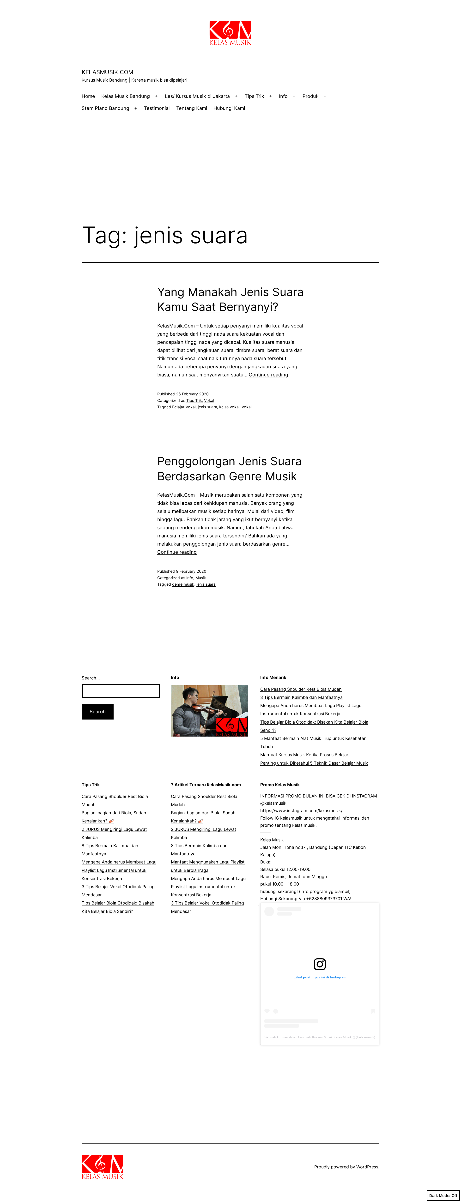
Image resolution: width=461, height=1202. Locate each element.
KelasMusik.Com (107, 72)
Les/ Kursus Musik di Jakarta (197, 96)
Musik (200, 577)
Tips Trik (254, 96)
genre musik (183, 584)
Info (283, 96)
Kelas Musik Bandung (125, 96)
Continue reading (268, 375)
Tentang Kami (191, 108)
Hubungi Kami (229, 108)
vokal (247, 407)
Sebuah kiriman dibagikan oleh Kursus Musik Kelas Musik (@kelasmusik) (319, 1037)
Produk (311, 96)
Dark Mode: (439, 1195)
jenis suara (207, 407)
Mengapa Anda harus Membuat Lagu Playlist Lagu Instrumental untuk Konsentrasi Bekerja (119, 870)
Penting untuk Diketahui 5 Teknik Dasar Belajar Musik (314, 763)
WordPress (367, 1166)
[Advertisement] (230, 157)
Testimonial (157, 108)
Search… (91, 677)
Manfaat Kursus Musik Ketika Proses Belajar (304, 754)
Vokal (209, 400)
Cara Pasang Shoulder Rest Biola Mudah (301, 689)
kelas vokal (229, 407)
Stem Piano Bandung (105, 108)
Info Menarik (273, 677)
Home (88, 96)
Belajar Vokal (184, 407)
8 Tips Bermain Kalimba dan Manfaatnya (301, 697)
